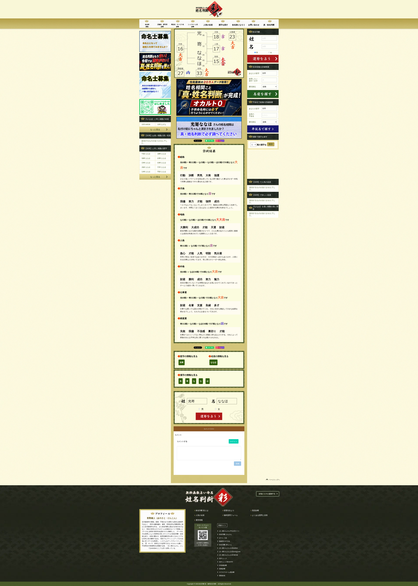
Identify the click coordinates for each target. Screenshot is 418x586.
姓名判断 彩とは (202, 510)
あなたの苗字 (254, 73)
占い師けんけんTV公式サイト (229, 531)
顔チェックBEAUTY (226, 562)
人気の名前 (208, 24)
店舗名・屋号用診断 (162, 25)
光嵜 (182, 362)
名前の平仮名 (251, 115)
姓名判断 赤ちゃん (225, 545)
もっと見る (155, 129)
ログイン (233, 441)
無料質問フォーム (231, 515)
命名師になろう (238, 24)
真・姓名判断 (269, 24)
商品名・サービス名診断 (177, 25)
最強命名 (222, 575)
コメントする (182, 441)
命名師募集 (147, 25)
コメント (178, 435)
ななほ (213, 362)
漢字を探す (223, 24)
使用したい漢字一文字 (253, 80)
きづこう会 (223, 538)
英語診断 (255, 510)
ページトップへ (274, 480)
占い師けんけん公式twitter (228, 548)
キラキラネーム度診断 (226, 572)
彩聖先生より (229, 510)
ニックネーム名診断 (193, 25)
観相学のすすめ (224, 541)
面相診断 (222, 569)
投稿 (237, 463)
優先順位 (252, 86)
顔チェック (223, 558)
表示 (271, 144)
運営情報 (199, 520)
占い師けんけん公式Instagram (229, 551)
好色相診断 (223, 565)
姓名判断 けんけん (225, 534)
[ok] (263, 94)
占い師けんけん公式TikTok (228, 555)
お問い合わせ (253, 24)
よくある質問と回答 (260, 515)
